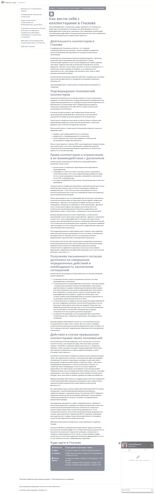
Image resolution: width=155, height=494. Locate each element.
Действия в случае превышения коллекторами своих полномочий (33, 42)
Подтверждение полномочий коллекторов (31, 16)
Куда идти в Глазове (28, 46)
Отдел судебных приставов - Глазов (78, 448)
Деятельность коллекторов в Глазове (31, 10)
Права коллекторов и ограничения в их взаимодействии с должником (31, 22)
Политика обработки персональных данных (34, 479)
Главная (52, 8)
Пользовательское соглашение (62, 479)
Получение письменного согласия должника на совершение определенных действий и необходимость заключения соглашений (33, 32)
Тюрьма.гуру (10, 2)
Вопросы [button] (21, 2)
